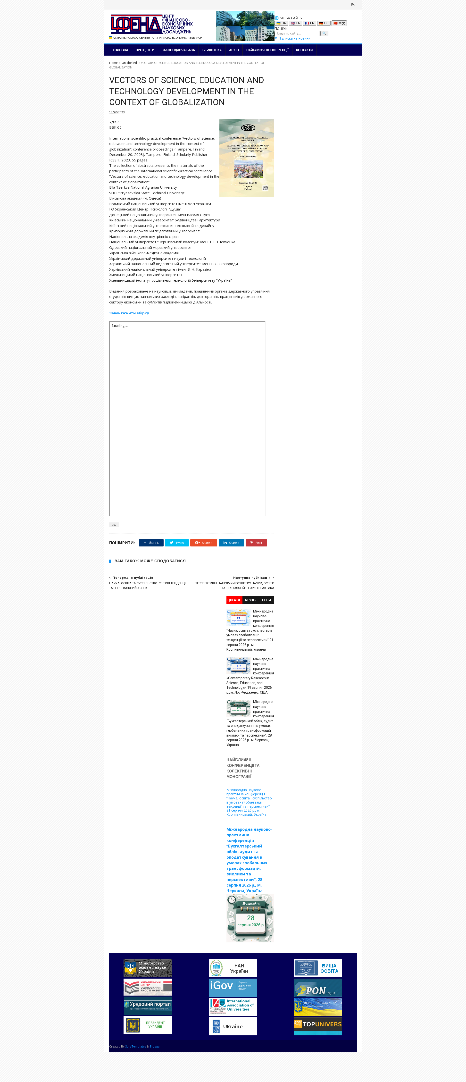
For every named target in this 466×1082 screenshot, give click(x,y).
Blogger (155, 1046)
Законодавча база (178, 50)
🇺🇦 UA (281, 23)
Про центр (145, 50)
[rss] (353, 4)
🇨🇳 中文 (339, 23)
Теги (266, 600)
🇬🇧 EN (295, 23)
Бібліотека (212, 50)
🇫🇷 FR (309, 23)
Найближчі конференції (267, 50)
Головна (120, 50)
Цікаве (234, 600)
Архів (234, 50)
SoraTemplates (135, 1046)
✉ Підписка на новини (292, 38)
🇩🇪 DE (324, 23)
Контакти (304, 50)
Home (113, 63)
